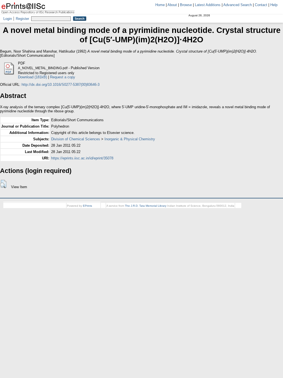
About (172, 5)
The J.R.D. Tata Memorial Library (145, 205)
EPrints (87, 205)
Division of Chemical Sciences (75, 139)
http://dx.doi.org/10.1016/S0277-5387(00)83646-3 (60, 84)
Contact (261, 5)
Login (7, 19)
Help (273, 5)
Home (160, 5)
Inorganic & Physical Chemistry (129, 139)
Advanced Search (237, 5)
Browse (186, 5)
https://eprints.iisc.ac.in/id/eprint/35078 (82, 158)
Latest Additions (208, 5)
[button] (3, 184)
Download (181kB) (32, 77)
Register (22, 19)
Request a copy (62, 77)
